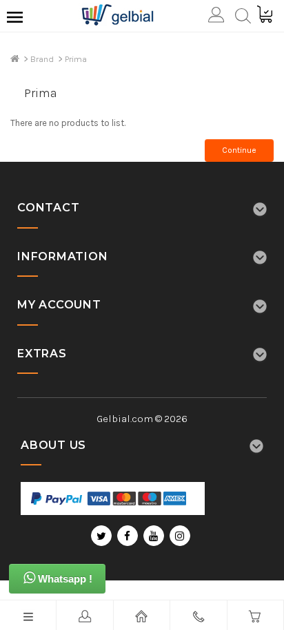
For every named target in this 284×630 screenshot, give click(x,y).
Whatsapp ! (63, 579)
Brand (42, 59)
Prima (76, 59)
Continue (239, 150)
